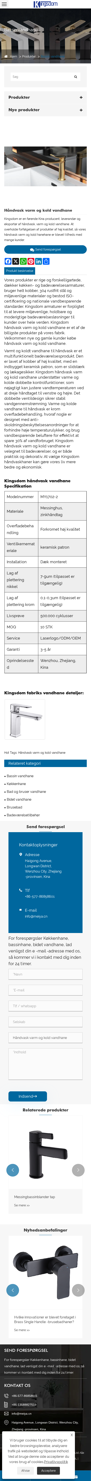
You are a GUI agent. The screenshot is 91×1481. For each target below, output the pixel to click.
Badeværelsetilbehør (23, 815)
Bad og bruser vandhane (26, 792)
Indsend (28, 1096)
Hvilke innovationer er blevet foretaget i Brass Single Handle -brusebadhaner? (45, 1319)
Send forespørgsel (48, 249)
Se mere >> (22, 1205)
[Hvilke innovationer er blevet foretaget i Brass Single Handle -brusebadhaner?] (45, 1272)
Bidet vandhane (19, 799)
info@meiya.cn (36, 916)
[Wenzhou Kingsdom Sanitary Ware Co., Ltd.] (45, 4)
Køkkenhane (16, 784)
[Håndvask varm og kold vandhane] (45, 166)
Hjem (13, 56)
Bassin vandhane (52, 56)
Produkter (29, 56)
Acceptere (48, 1470)
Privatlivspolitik (56, 1462)
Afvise (25, 1470)
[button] (12, 1170)
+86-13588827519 (24, 1404)
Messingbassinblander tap (34, 1197)
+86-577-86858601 (40, 897)
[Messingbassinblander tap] (45, 1152)
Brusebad (14, 807)
